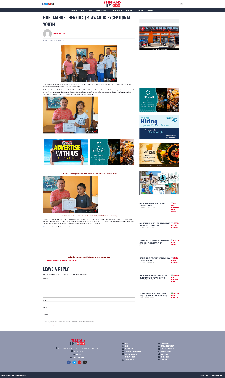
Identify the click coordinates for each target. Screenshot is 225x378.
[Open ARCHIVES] (133, 10)
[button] (181, 4)
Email (45, 307)
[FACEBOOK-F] (43, 4)
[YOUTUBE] (49, 4)
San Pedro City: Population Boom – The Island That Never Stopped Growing (153, 276)
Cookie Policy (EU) (217, 375)
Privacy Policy (204, 375)
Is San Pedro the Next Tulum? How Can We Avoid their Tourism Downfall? (154, 242)
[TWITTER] (46, 4)
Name (45, 300)
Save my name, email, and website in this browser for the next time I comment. (69, 321)
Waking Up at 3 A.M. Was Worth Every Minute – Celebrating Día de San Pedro (153, 294)
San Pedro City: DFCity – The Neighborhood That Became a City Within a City (154, 224)
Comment (46, 278)
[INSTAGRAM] (52, 4)
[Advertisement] (89, 242)
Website (45, 314)
